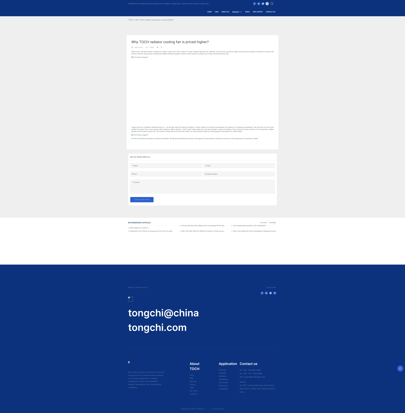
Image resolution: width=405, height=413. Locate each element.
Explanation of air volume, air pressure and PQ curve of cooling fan (151, 231)
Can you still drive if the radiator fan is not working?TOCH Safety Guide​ (203, 225)
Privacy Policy (218, 409)
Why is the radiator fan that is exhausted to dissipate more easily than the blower (255, 231)
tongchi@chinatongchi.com (254, 377)
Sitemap (208, 409)
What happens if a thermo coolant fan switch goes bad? (140, 228)
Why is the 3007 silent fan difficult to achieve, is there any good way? (203, 231)
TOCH (130, 20)
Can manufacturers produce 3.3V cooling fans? (249, 225)
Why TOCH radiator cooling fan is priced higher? (154, 20)
